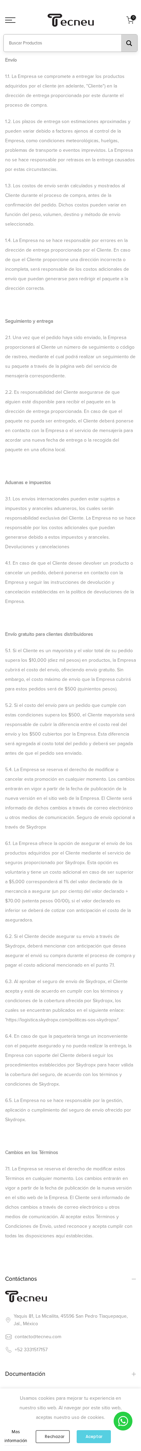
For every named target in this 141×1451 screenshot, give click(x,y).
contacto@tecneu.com (38, 1337)
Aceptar (94, 1436)
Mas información (15, 1436)
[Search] (129, 43)
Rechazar (54, 1436)
